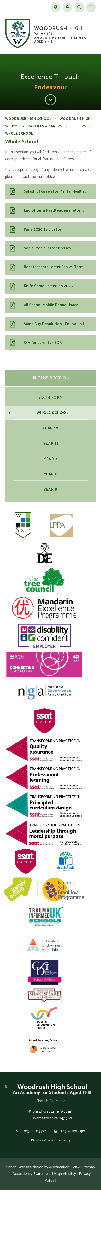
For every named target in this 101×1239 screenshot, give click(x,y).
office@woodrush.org (52, 1140)
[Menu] (91, 7)
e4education (59, 1167)
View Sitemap (84, 1167)
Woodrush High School (28, 119)
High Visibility (65, 1174)
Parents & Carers (45, 126)
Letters (78, 126)
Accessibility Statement (32, 1174)
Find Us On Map (49, 1101)
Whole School (19, 134)
